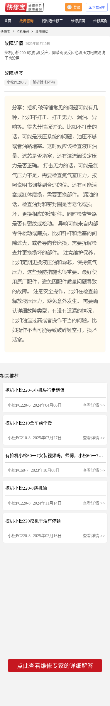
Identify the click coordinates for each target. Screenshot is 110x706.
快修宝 (5, 31)
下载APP (98, 7)
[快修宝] (24, 7)
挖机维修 (22, 31)
